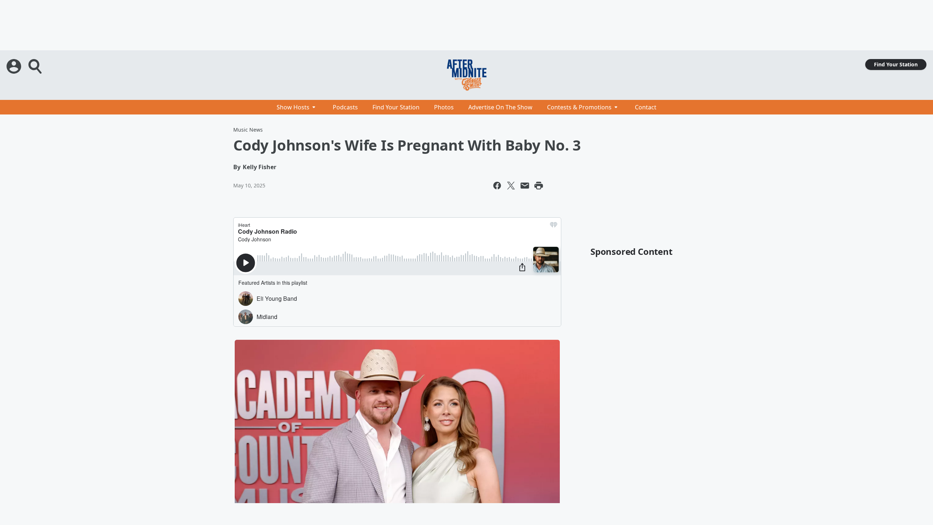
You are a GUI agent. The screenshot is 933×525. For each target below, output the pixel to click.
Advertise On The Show (500, 107)
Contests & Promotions (579, 107)
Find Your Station (896, 64)
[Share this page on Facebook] (497, 185)
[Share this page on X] (511, 185)
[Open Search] (35, 66)
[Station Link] (466, 75)
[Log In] (15, 66)
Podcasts (345, 107)
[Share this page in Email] (525, 185)
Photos (444, 107)
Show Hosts (293, 107)
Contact (645, 107)
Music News (248, 129)
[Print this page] (539, 185)
